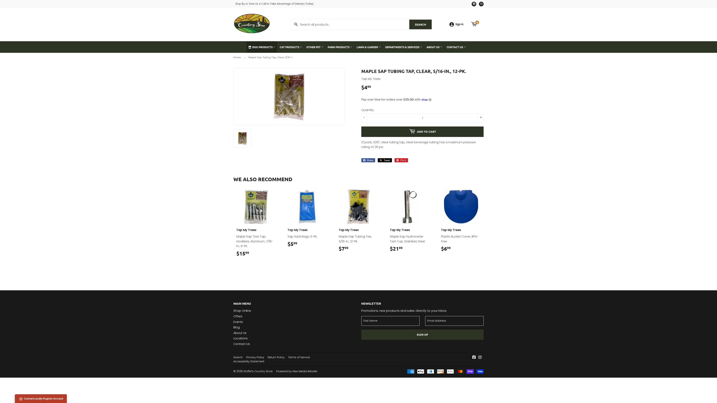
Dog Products (262, 47)
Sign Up (422, 334)
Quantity (367, 110)
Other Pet (313, 47)
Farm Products (339, 47)
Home (237, 57)
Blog (236, 327)
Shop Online (242, 311)
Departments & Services (402, 47)
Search (423, 24)
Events (238, 322)
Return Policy (276, 357)
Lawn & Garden (368, 47)
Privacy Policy (255, 357)
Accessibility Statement (248, 361)
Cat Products (290, 47)
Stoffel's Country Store (258, 371)
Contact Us (455, 47)
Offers (237, 316)
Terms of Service (299, 357)
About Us (433, 47)
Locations (240, 338)
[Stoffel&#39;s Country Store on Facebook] (474, 357)
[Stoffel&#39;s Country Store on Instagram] (480, 357)
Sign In (459, 24)
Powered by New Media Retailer (296, 371)
